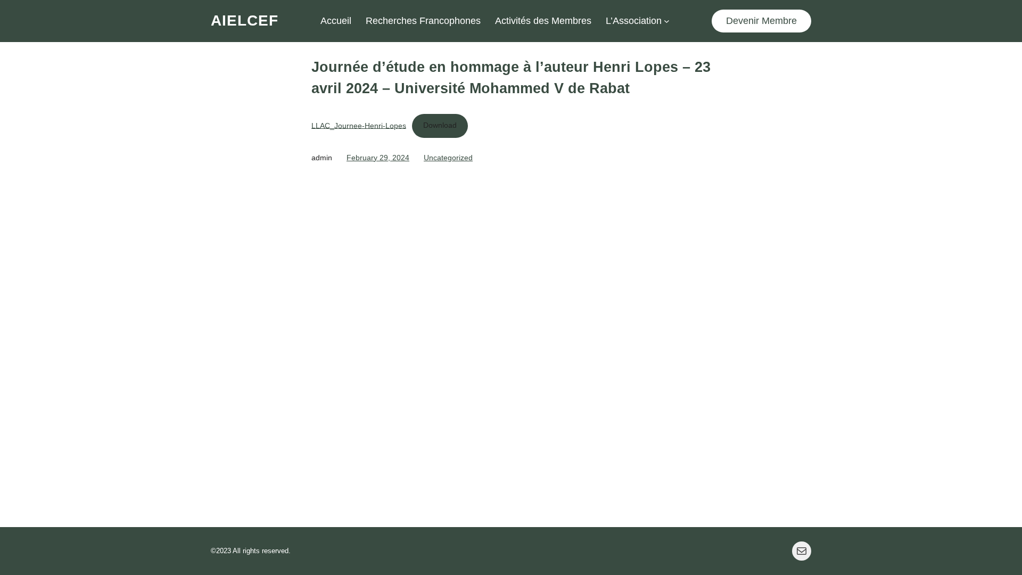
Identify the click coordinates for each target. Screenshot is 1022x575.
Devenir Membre (761, 20)
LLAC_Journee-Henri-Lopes (358, 125)
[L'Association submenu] (667, 21)
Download (440, 125)
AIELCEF (244, 20)
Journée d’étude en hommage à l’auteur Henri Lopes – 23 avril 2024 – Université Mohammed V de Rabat (511, 78)
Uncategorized (448, 157)
